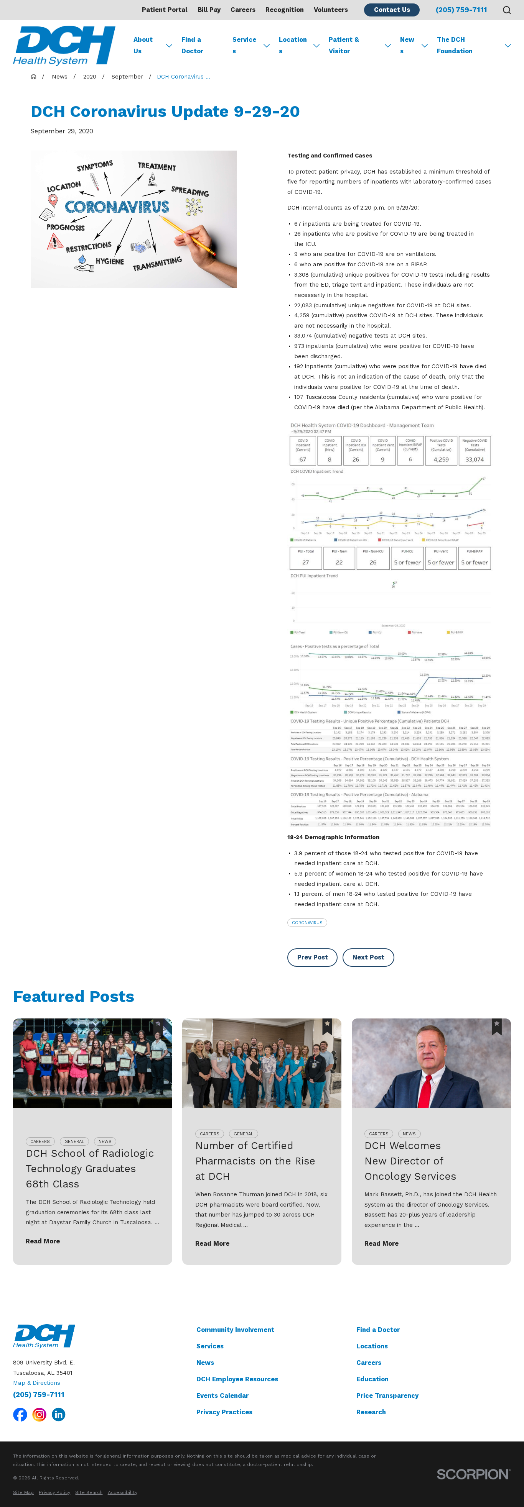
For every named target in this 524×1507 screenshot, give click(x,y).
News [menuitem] (407, 45)
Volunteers (331, 9)
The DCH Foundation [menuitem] (455, 45)
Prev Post (312, 957)
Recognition (284, 9)
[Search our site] (507, 10)
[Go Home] (33, 77)
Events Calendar (222, 1395)
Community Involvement (235, 1329)
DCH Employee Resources (237, 1379)
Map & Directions (36, 1382)
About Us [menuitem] (143, 45)
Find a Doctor (378, 1329)
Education (372, 1379)
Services (210, 1346)
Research (371, 1412)
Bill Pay (209, 9)
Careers (243, 9)
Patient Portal (164, 9)
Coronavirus (307, 922)
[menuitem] (23, 1492)
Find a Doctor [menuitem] (192, 45)
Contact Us (392, 9)
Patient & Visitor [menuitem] (344, 45)
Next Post (368, 957)
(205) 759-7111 (461, 10)
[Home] (64, 46)
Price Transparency (387, 1395)
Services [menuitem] (244, 45)
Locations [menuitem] (293, 45)
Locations (372, 1346)
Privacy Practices (224, 1412)
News (205, 1362)
